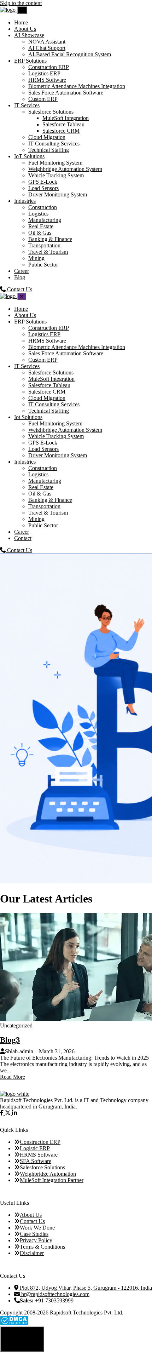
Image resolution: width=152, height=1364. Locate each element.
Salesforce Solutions (51, 112)
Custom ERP (43, 99)
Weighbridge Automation (48, 1174)
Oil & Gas (39, 233)
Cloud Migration (46, 137)
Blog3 (10, 1040)
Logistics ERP (44, 73)
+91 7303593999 (47, 1300)
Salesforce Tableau (63, 124)
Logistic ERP (35, 1148)
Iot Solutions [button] (28, 417)
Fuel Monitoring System (55, 163)
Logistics (38, 214)
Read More (12, 1077)
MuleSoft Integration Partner (51, 1180)
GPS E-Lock (42, 182)
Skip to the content (21, 3)
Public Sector (43, 265)
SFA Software (35, 1161)
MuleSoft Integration (65, 118)
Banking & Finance (50, 239)
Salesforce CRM (61, 131)
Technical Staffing (48, 150)
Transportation (44, 245)
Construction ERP (48, 67)
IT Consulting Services (54, 144)
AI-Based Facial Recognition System (69, 54)
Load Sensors (43, 188)
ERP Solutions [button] (30, 61)
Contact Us (19, 550)
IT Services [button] (27, 105)
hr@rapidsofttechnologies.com (54, 1294)
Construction (42, 207)
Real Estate (40, 226)
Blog (19, 277)
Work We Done (37, 1228)
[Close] (21, 296)
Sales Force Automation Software (65, 93)
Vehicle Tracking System (56, 175)
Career (21, 271)
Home (21, 22)
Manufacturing (44, 220)
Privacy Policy (36, 1240)
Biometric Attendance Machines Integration (76, 347)
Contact (22, 538)
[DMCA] (14, 1323)
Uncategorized (16, 1025)
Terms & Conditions (42, 1247)
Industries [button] (25, 201)
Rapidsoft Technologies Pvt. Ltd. (86, 1312)
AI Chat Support (46, 48)
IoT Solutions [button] (29, 156)
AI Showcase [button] (29, 35)
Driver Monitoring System (57, 194)
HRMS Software (47, 80)
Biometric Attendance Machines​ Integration (76, 86)
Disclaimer (32, 1253)
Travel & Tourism (48, 252)
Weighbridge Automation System (65, 169)
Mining (36, 258)
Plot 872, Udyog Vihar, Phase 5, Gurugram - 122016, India (85, 1288)
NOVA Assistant (46, 42)
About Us (25, 29)
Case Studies (34, 1234)
